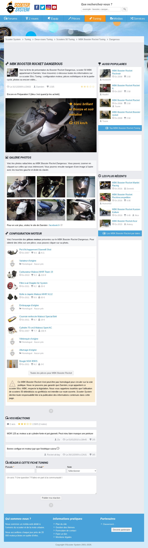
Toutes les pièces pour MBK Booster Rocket (51, 373)
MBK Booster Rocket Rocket (126, 100)
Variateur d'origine (27, 260)
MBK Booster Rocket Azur (124, 221)
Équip (54, 18)
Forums (12, 18)
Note (69, 467)
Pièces (76, 18)
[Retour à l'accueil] (19, 8)
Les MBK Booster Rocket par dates (123, 233)
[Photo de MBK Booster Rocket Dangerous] (51, 196)
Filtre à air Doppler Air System (33, 283)
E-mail (40, 467)
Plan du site (61, 524)
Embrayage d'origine (29, 305)
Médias (118, 18)
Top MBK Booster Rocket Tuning (124, 128)
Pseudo (9, 467)
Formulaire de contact (66, 530)
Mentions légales (64, 537)
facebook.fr (54, 225)
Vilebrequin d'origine (28, 339)
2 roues (33, 18)
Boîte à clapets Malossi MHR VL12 (35, 294)
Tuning (97, 18)
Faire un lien (61, 534)
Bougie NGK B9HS (28, 361)
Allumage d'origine (28, 350)
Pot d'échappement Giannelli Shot (35, 249)
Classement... (109, 524)
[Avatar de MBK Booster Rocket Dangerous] (21, 196)
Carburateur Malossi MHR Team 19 (36, 272)
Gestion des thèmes (65, 527)
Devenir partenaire (121, 529)
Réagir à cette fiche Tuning (28, 462)
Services (139, 18)
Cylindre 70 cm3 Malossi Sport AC (35, 327)
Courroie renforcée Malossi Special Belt (38, 316)
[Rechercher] (124, 9)
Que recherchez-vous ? (96, 4)
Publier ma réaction (51, 498)
